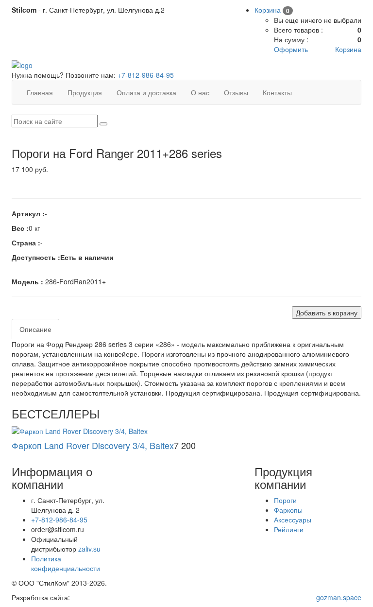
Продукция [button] (85, 92)
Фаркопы (288, 510)
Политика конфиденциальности (65, 563)
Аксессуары (292, 519)
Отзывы (236, 92)
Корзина (348, 49)
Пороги (285, 500)
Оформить (291, 49)
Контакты (277, 92)
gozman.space (338, 597)
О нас (200, 92)
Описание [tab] (35, 329)
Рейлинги (289, 529)
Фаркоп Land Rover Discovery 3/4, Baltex (93, 445)
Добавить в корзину (326, 312)
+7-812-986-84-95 (146, 75)
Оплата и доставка (146, 92)
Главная (40, 92)
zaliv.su (89, 549)
